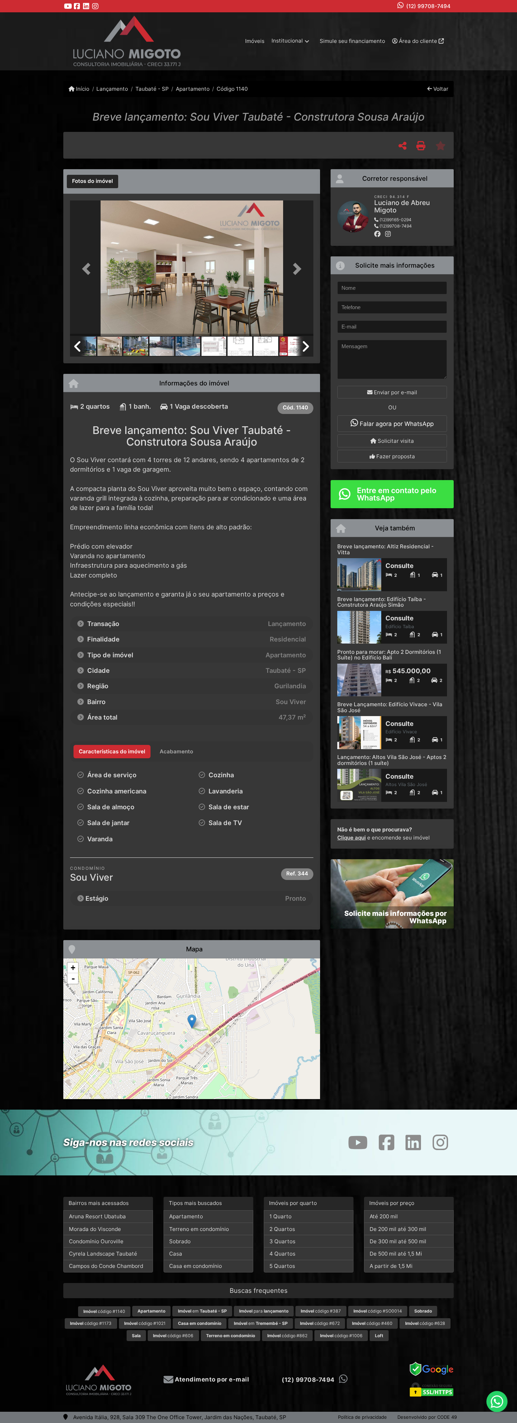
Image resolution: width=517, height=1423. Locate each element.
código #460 (372, 1323)
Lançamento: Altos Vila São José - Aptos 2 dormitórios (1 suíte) (391, 760)
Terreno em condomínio (199, 1229)
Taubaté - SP (151, 88)
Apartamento (193, 88)
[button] (88, 269)
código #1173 (90, 1323)
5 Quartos (282, 1266)
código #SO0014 (377, 1311)
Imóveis (254, 41)
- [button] (73, 978)
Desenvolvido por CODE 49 (427, 1417)
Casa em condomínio (195, 1266)
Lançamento (112, 88)
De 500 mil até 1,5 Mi (396, 1253)
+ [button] (73, 967)
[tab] (92, 181)
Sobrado (180, 1241)
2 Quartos (282, 1229)
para (263, 1311)
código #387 (321, 1311)
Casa (175, 1253)
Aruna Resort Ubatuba (97, 1216)
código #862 (287, 1335)
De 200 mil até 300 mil (398, 1229)
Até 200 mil (384, 1216)
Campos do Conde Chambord (106, 1266)
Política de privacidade (362, 1417)
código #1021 (145, 1323)
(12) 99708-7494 (428, 6)
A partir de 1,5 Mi (391, 1266)
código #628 (425, 1323)
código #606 (173, 1335)
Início (82, 88)
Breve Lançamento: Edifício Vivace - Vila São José (389, 707)
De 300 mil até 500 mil (398, 1241)
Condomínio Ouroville (96, 1241)
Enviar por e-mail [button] (394, 392)
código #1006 (341, 1335)
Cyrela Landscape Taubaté (103, 1253)
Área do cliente (418, 41)
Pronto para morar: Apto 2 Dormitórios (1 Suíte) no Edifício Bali (389, 655)
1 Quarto (280, 1216)
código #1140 (104, 1311)
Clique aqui (351, 837)
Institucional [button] (287, 40)
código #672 (320, 1323)
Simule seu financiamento (352, 41)
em (202, 1311)
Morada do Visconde (95, 1229)
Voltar (440, 88)
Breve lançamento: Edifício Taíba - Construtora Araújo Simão (381, 602)
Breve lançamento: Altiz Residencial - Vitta (385, 549)
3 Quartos (282, 1241)
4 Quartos (282, 1253)
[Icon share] (67, 6)
